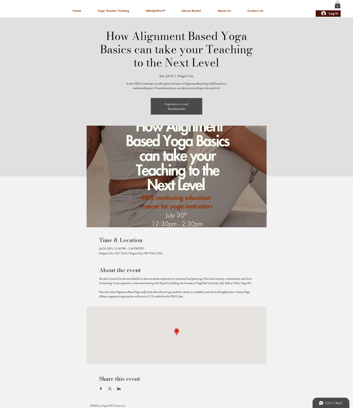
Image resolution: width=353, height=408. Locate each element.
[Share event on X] (110, 388)
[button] (337, 4)
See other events (176, 108)
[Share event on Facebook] (101, 388)
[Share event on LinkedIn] (119, 388)
